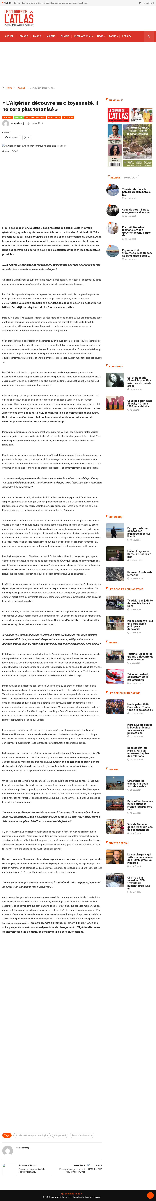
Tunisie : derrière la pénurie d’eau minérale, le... (136, 191)
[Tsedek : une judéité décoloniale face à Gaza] (115, 603)
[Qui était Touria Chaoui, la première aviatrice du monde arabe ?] (115, 380)
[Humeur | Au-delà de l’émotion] (115, 574)
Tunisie (64, 36)
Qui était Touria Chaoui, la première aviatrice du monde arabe (139, 381)
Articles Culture (135, 375)
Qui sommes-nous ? (71, 1193)
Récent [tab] (115, 177)
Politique (68, 118)
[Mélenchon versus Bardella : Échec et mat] (115, 553)
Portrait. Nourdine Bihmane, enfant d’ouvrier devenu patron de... (136, 231)
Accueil (9, 36)
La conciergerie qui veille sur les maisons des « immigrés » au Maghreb (140, 858)
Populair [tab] (130, 177)
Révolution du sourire (82, 1135)
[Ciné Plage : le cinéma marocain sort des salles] (115, 783)
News (100, 36)
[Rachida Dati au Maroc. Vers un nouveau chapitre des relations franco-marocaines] (115, 750)
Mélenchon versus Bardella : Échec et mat (139, 554)
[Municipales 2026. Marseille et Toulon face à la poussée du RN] (115, 706)
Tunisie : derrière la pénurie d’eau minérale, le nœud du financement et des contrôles (50, 3)
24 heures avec (134, 745)
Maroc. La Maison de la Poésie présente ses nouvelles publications (139, 729)
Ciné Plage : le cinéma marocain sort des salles (138, 783)
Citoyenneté (60, 1135)
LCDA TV (126, 36)
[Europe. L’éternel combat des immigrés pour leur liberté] (115, 530)
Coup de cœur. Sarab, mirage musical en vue (136, 211)
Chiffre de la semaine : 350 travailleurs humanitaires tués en (138, 883)
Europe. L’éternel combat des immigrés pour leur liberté (138, 532)
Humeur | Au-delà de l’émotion (139, 574)
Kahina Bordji (18, 123)
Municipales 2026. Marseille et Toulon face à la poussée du (140, 707)
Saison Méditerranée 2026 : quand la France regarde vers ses (140, 805)
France (24, 36)
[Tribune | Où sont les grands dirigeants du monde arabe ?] (115, 656)
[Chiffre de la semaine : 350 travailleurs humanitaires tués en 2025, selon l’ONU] (115, 880)
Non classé (54, 118)
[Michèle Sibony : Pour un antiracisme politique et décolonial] (115, 623)
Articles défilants (35, 118)
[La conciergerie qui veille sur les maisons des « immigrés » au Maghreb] (115, 857)
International (82, 36)
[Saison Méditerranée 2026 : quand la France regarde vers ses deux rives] (115, 803)
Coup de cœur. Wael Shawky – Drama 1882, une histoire (139, 403)
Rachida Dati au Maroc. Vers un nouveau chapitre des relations (138, 752)
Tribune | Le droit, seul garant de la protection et (138, 676)
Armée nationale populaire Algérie (32, 1135)
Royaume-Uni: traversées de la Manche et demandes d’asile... (137, 252)
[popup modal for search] (149, 36)
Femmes (131, 618)
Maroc (37, 36)
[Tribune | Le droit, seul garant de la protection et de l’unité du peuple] (115, 676)
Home (9, 88)
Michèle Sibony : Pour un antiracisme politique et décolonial (140, 625)
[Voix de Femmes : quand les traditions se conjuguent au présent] (115, 826)
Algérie (50, 36)
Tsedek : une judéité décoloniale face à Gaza (140, 603)
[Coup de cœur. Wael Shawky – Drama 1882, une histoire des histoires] (115, 403)
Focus (112, 36)
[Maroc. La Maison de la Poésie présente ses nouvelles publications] (115, 727)
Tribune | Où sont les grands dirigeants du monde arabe (140, 656)
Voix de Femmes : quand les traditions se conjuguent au (140, 826)
